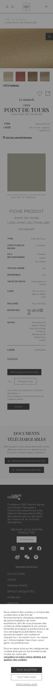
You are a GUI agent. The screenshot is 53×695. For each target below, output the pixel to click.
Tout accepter (26, 669)
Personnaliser (26, 684)
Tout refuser (26, 677)
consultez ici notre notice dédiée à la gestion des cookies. (25, 658)
